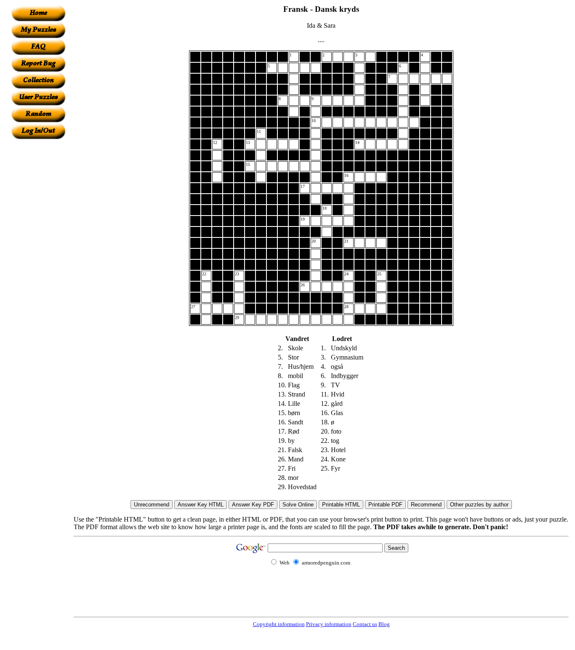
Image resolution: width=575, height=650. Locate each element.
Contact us (365, 624)
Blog (384, 624)
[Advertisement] (38, 265)
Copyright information (279, 624)
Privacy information (328, 624)
